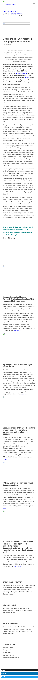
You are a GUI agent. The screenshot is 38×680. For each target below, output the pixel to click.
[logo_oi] (16, 4)
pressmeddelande (21, 73)
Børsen (27, 77)
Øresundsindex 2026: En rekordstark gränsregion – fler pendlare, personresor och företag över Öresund (19, 430)
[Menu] (34, 4)
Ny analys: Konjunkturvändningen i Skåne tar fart (18, 365)
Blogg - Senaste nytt (10, 11)
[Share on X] (5, 240)
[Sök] (30, 4)
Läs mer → (17, 331)
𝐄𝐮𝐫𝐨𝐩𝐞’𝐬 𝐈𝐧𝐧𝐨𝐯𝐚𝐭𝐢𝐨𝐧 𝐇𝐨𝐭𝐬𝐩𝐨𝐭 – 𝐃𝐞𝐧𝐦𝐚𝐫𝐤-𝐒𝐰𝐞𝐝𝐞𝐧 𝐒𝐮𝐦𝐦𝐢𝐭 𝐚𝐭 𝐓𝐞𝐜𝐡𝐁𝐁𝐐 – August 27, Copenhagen (18, 299)
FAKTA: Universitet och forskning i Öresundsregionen (18, 483)
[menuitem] (30, 4)
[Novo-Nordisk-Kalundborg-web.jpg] (16, 29)
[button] (3, 670)
